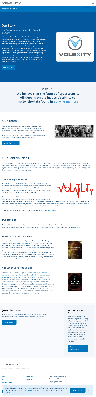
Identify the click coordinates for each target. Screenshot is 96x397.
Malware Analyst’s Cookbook (19, 243)
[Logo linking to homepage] (11, 3)
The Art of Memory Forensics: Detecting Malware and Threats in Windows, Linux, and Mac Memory (26, 275)
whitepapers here (73, 227)
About (4, 376)
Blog (4, 379)
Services (29, 379)
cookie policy (27, 390)
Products (29, 376)
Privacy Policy (7, 382)
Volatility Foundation (50, 210)
